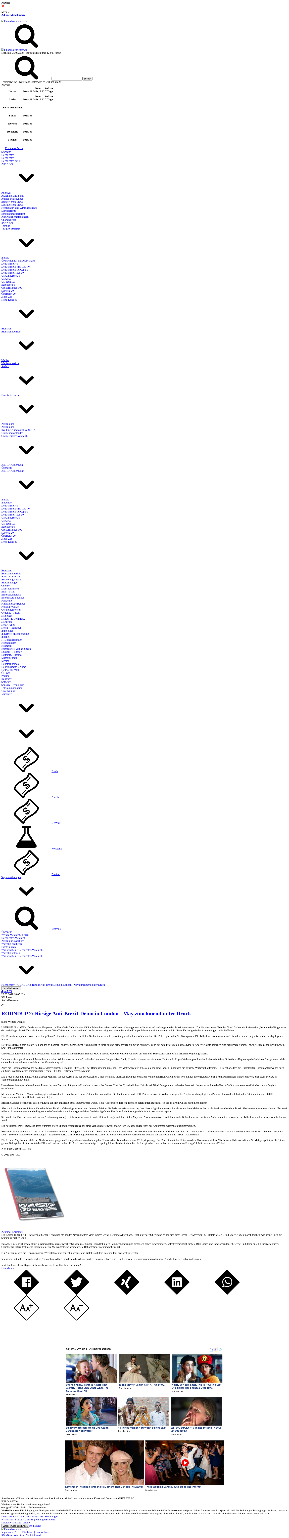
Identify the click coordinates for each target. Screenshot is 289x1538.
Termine (5, 225)
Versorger (6, 694)
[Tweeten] (77, 1293)
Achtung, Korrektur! (12, 1231)
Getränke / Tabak (10, 612)
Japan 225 (6, 296)
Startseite (6, 151)
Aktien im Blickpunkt (12, 195)
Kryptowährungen (11, 877)
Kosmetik (6, 645)
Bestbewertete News (12, 201)
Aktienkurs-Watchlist (12, 940)
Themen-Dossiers (10, 228)
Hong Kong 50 (9, 299)
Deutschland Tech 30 (12, 272)
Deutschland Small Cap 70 (15, 266)
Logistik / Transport (11, 651)
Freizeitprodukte (10, 606)
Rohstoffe (6, 678)
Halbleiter (6, 615)
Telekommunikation (11, 688)
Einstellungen (8, 947)
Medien (5, 360)
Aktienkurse (7, 423)
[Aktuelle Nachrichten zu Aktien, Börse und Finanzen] (14, 21)
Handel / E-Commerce (13, 618)
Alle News (7, 163)
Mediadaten (35, 1525)
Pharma (5, 675)
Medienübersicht (10, 363)
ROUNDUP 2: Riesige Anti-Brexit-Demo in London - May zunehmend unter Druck (96, 1013)
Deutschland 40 (9, 263)
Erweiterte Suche (14, 148)
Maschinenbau (9, 657)
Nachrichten (7, 154)
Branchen (6, 328)
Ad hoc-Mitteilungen (13, 15)
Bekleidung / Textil (11, 579)
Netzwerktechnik (10, 669)
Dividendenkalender (12, 433)
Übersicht (6, 467)
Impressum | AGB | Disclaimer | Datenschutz (25, 1532)
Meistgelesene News (12, 204)
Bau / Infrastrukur (10, 576)
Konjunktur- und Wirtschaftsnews (19, 207)
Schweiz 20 (7, 290)
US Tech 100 (8, 281)
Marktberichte (8, 210)
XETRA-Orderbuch (12, 464)
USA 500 (6, 278)
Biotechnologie (9, 582)
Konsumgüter (8, 642)
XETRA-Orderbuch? (12, 470)
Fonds (55, 771)
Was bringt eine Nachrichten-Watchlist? (22, 950)
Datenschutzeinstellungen (15, 1526)
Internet (5, 636)
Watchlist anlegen (10, 953)
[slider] (6, 1003)
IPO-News (7, 222)
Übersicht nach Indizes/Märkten (18, 260)
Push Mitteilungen (11, 988)
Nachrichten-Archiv (19, 1522)
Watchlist (56, 928)
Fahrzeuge (6, 600)
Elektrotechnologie (11, 594)
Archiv (5, 366)
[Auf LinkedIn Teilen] (177, 1293)
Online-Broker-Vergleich (14, 436)
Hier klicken (7, 1268)
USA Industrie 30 (10, 275)
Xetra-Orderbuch (27, 1516)
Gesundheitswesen (11, 609)
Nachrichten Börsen (11, 1519)
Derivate (56, 822)
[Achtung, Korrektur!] (33, 1228)
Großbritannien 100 (11, 287)
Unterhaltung (8, 691)
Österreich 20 (8, 293)
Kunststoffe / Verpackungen (16, 648)
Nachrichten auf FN (11, 160)
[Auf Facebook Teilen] (26, 1293)
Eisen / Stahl (8, 591)
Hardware (6, 621)
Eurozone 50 (8, 284)
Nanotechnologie (10, 663)
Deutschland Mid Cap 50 (14, 269)
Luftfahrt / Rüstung (11, 654)
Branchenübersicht (11, 331)
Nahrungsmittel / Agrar (13, 666)
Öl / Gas (5, 672)
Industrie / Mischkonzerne (15, 633)
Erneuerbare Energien (12, 597)
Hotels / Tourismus (11, 627)
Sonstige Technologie (12, 684)
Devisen (56, 874)
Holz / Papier (8, 624)
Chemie (5, 585)
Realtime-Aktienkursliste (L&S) (18, 430)
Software (6, 681)
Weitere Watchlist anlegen (15, 934)
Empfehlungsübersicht (13, 213)
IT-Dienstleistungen (11, 639)
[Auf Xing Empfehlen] (127, 1293)
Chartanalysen (8, 219)
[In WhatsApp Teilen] (227, 1293)
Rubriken (6, 192)
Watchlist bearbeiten (12, 944)
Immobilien (7, 630)
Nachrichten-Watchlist (13, 937)
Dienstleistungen (10, 588)
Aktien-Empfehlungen (34, 1519)
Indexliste (6, 502)
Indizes (5, 257)
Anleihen (56, 797)
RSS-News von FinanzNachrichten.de (21, 1535)
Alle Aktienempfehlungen (15, 216)
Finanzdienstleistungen (13, 603)
